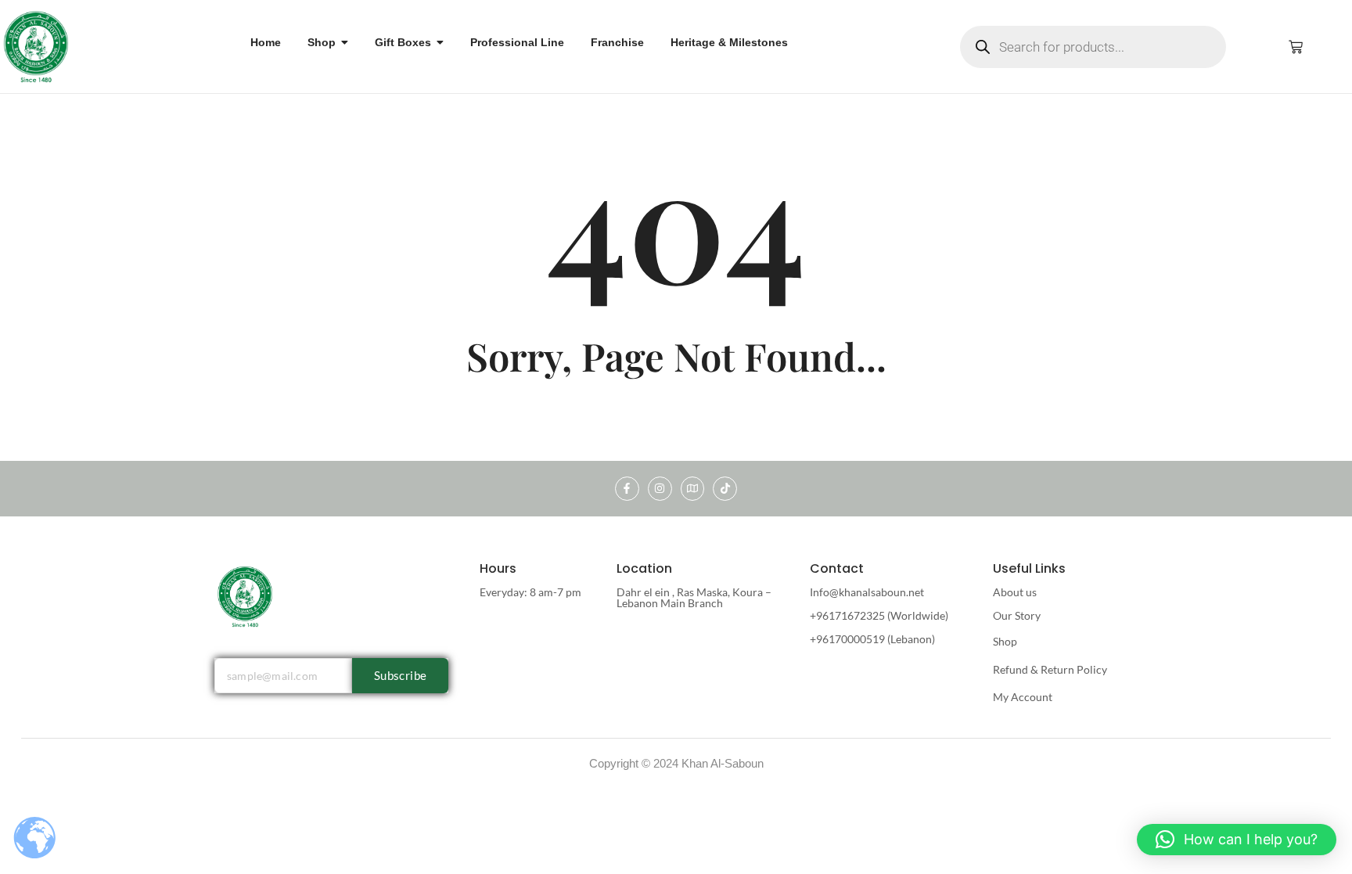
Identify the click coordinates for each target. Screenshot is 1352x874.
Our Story (1017, 615)
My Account (1022, 696)
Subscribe (400, 675)
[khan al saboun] (37, 46)
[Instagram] (660, 489)
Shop (1005, 641)
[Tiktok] (725, 489)
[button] (1236, 839)
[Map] (693, 489)
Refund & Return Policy (1050, 669)
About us (1015, 592)
